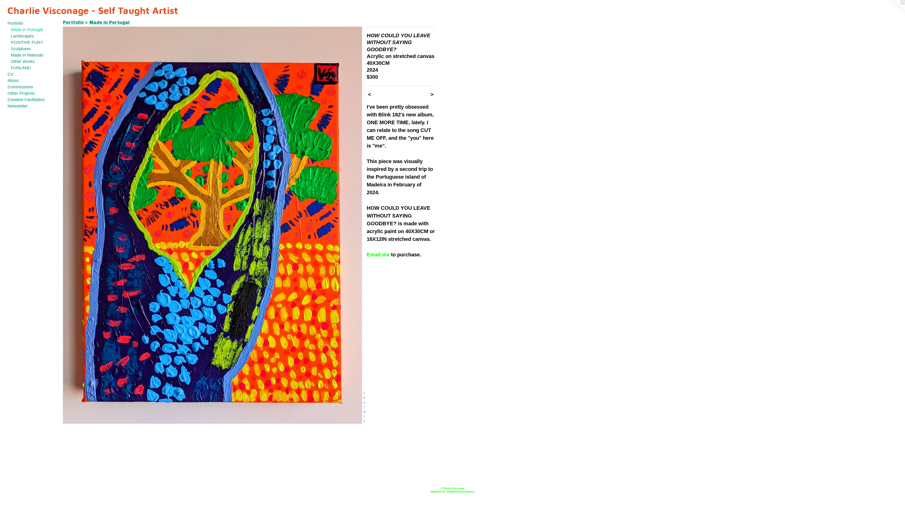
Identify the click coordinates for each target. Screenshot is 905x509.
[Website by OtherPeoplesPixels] (895, 9)
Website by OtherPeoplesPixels (453, 491)
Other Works (23, 61)
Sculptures (21, 48)
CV (10, 74)
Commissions (20, 87)
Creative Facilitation (26, 99)
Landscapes (22, 36)
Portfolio (15, 23)
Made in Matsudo (27, 55)
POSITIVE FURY (27, 42)
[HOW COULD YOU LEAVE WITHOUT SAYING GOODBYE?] (212, 225)
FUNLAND (21, 68)
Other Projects (21, 93)
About (13, 80)
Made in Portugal (27, 29)
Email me (378, 255)
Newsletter (18, 106)
